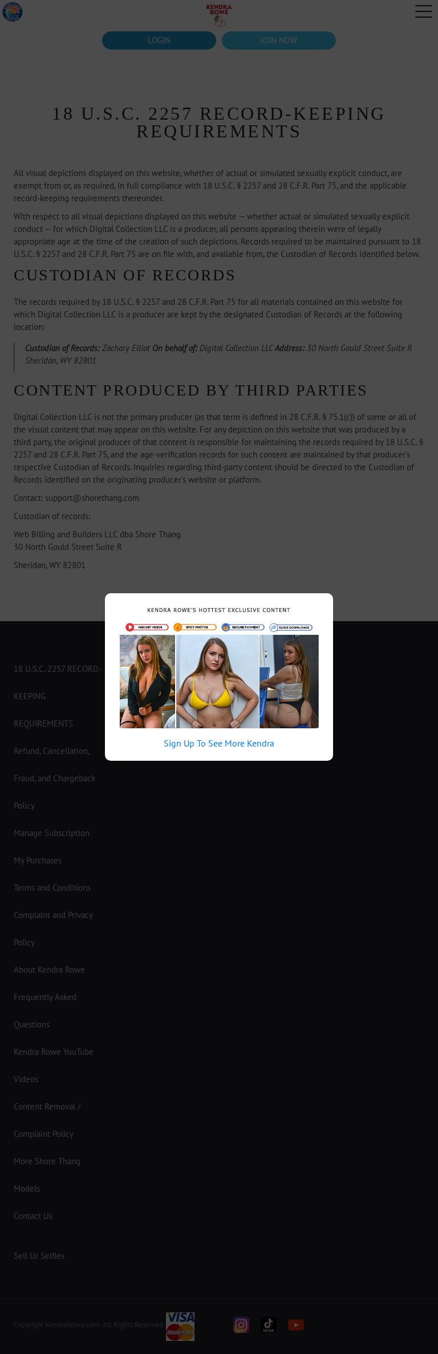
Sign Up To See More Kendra (219, 743)
